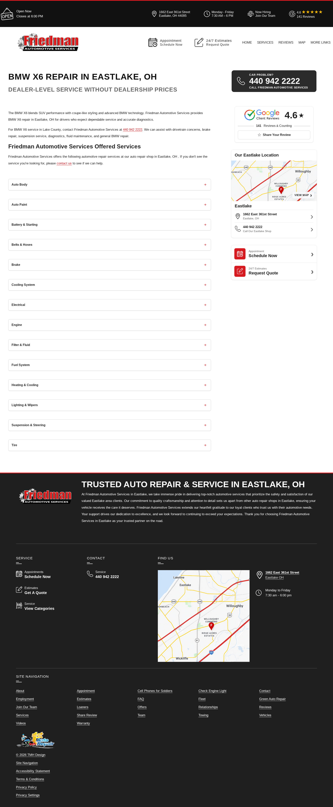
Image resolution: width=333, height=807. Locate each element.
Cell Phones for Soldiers (155, 691)
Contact (264, 691)
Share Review (87, 715)
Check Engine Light (212, 691)
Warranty (83, 723)
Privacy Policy (26, 787)
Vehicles (265, 715)
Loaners (82, 707)
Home (247, 42)
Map (302, 42)
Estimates (84, 699)
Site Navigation (27, 763)
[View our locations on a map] (204, 616)
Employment (25, 699)
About (20, 691)
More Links (320, 42)
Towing (203, 715)
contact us (64, 163)
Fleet (202, 699)
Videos (21, 723)
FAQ (141, 699)
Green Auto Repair (272, 699)
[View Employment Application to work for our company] (260, 14)
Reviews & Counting (274, 125)
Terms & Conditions (30, 779)
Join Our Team (26, 707)
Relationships (208, 707)
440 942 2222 (132, 129)
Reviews (285, 42)
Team (141, 715)
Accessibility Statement (33, 771)
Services (265, 42)
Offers (142, 707)
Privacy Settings (28, 795)
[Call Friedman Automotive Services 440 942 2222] (118, 574)
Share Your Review (277, 134)
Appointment (86, 691)
